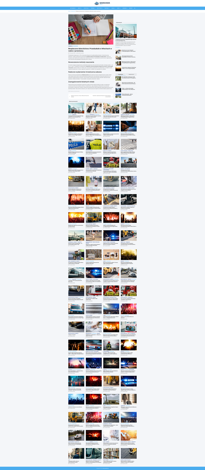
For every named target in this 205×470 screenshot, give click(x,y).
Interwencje (130, 297)
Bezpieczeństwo (124, 279)
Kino (69, 387)
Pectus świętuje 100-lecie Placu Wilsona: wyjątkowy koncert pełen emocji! (93, 426)
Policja (69, 150)
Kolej (115, 297)
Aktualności (72, 8)
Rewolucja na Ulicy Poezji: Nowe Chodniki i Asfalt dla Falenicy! (110, 389)
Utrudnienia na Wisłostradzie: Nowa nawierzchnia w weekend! (75, 263)
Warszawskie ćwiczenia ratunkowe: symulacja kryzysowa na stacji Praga (75, 317)
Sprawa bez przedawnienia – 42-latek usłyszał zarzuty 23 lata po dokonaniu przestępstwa (128, 83)
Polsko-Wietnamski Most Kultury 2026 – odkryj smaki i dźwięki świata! (75, 353)
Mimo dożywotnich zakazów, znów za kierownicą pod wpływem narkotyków (94, 353)
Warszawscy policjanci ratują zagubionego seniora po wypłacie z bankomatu (128, 390)
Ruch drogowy (127, 168)
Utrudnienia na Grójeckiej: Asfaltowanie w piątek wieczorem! (110, 190)
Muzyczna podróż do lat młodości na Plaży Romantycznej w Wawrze (93, 408)
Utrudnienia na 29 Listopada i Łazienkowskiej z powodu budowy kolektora (128, 244)
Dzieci (129, 333)
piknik (104, 315)
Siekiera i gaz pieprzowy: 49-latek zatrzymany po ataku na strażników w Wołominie (93, 281)
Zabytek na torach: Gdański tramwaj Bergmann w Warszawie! (128, 51)
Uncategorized (106, 132)
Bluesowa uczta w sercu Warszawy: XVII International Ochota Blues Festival (110, 335)
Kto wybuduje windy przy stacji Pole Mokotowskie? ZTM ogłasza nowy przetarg (128, 77)
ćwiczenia (112, 297)
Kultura (105, 114)
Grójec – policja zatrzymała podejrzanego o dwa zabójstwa (128, 89)
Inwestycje (105, 150)
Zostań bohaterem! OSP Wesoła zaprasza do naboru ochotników (110, 172)
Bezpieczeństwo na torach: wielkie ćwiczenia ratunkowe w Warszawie (110, 299)
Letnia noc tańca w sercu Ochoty (75, 407)
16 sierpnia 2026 (124, 391)
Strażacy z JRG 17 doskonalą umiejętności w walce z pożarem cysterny (110, 353)
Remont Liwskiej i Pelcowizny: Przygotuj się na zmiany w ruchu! (92, 226)
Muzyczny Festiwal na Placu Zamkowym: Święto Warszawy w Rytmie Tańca (127, 426)
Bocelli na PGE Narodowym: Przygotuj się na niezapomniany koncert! (93, 371)
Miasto (79, 8)
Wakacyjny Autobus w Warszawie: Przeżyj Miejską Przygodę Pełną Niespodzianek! (129, 62)
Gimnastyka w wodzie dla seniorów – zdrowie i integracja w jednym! (111, 444)
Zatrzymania (95, 279)
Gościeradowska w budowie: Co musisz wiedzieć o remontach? (74, 190)
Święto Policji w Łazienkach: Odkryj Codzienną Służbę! (75, 153)
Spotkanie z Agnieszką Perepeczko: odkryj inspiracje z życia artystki (102, 96)
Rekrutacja (105, 168)
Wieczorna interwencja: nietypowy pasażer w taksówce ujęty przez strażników (128, 371)
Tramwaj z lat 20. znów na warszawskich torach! (73, 462)
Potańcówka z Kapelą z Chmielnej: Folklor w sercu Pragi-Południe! (129, 68)
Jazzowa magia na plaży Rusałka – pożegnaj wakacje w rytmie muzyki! (93, 208)
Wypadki (90, 150)
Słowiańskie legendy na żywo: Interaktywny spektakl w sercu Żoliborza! (92, 444)
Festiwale (70, 369)
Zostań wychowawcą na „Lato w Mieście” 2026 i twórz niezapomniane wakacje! (93, 135)
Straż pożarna (106, 169)
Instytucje (99, 8)
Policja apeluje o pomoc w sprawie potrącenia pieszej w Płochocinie (93, 317)
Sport (118, 8)
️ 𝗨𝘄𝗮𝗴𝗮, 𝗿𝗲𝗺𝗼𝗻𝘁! (71, 334)
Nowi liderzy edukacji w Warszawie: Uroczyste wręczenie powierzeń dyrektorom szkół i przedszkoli (93, 190)
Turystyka (86, 8)
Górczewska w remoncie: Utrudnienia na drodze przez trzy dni (93, 171)
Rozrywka (107, 8)
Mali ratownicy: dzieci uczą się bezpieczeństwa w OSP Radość (74, 444)
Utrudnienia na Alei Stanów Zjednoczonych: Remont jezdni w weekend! (110, 208)
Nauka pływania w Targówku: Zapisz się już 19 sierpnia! (110, 408)
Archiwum (124, 8)
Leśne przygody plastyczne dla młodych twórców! (92, 263)
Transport (74, 114)
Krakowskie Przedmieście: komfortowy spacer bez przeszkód (75, 426)
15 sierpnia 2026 (89, 427)
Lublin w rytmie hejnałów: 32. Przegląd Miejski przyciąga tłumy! (110, 226)
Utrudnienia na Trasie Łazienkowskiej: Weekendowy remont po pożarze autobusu (129, 171)
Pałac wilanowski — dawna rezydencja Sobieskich (127, 95)
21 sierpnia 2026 (72, 118)
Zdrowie (92, 8)
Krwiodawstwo (88, 333)
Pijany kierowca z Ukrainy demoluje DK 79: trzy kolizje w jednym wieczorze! (110, 244)
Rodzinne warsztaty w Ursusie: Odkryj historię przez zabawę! (80, 96)
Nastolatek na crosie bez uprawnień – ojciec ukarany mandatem (94, 153)
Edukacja (70, 46)
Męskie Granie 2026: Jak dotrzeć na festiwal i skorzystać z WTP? (75, 171)
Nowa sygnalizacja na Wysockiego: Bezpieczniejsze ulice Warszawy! (128, 153)
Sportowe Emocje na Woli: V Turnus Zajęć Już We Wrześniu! (110, 263)
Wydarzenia (75, 46)
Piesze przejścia (124, 150)
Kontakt (131, 8)
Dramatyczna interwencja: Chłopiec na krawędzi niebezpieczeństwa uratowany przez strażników (128, 335)
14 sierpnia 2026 (124, 463)
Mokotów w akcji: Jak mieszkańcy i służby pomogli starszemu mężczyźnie (93, 245)
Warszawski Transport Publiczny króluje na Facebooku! (127, 208)
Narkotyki (88, 351)
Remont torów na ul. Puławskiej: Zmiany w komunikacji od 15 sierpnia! (93, 462)
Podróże (87, 168)
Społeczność (110, 168)
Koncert (122, 261)
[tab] (120, 74)
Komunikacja (92, 114)
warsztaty (77, 441)
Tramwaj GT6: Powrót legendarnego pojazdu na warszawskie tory (75, 116)
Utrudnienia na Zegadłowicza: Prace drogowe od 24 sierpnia (128, 190)
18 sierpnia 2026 (124, 264)
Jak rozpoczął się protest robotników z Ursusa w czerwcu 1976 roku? (128, 57)
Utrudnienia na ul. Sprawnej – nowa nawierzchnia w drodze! (110, 426)
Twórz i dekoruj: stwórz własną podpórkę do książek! (109, 462)
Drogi (69, 261)
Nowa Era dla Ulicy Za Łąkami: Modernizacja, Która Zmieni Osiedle (75, 299)
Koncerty (70, 168)
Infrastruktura (106, 279)
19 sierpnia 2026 (72, 209)
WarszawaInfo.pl (106, 468)
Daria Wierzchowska (80, 53)
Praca (91, 132)
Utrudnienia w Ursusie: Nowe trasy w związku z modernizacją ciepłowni (111, 281)
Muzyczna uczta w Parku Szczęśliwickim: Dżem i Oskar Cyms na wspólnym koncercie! (128, 226)
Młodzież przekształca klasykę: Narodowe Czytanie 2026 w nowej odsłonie (128, 135)
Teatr (125, 132)
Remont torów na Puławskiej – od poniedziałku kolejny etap (75, 244)
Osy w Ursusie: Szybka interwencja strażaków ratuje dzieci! (128, 299)
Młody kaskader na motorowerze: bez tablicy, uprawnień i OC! (111, 134)
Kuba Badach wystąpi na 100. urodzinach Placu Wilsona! (127, 353)
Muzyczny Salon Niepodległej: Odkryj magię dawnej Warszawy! (76, 208)
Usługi (113, 8)
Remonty (109, 150)
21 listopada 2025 (72, 53)
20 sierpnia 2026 (125, 154)
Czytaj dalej (117, 47)
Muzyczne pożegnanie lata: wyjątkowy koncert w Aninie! (127, 263)
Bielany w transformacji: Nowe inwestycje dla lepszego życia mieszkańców (109, 153)
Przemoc (91, 279)
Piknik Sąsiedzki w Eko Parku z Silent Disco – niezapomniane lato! (111, 317)
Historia (70, 114)
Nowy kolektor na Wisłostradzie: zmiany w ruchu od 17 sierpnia (127, 462)
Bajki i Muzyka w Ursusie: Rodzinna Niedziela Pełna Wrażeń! (110, 371)
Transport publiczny (125, 114)
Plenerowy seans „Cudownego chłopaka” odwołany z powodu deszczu (74, 390)
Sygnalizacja (130, 150)
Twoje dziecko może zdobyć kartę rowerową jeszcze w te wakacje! (128, 281)
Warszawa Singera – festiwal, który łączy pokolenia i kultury (75, 371)
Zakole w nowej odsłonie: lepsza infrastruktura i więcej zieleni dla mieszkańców (128, 444)
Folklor (69, 132)
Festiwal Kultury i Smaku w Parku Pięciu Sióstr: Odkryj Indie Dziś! (93, 389)
